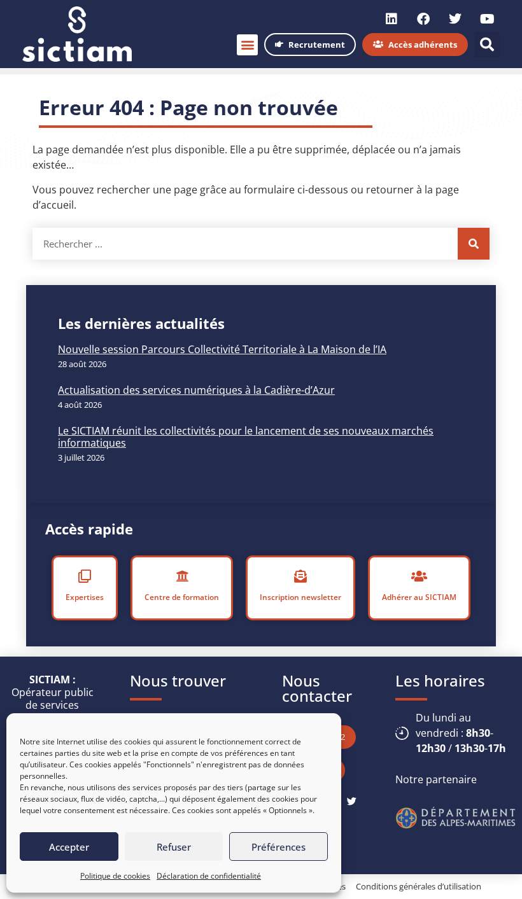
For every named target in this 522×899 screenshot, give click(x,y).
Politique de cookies (115, 875)
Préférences (278, 846)
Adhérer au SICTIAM (419, 597)
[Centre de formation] (182, 576)
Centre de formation (182, 597)
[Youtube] (487, 19)
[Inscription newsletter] (300, 576)
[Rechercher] (474, 244)
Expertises (85, 597)
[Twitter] (455, 19)
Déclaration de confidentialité (209, 875)
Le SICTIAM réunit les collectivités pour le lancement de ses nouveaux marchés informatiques (246, 437)
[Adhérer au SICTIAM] (419, 576)
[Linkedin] (391, 19)
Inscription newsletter (300, 597)
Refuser (174, 846)
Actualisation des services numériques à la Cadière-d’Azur (196, 390)
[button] (247, 44)
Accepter (69, 846)
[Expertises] (84, 576)
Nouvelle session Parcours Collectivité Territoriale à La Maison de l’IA (222, 349)
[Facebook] (423, 19)
